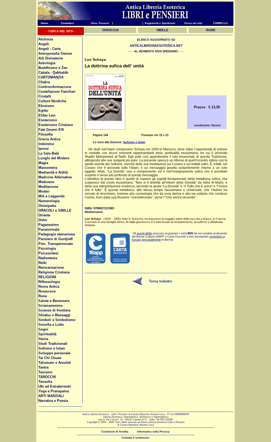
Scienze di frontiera (54, 310)
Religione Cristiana (54, 272)
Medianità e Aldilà (53, 172)
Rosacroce (47, 291)
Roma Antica (48, 287)
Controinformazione (54, 87)
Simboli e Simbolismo (56, 320)
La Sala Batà (48, 153)
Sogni (43, 329)
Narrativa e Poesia (53, 401)
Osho (42, 220)
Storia (43, 339)
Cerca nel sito (193, 23)
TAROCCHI (47, 377)
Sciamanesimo (50, 306)
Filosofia (45, 134)
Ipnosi (43, 149)
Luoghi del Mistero (53, 158)
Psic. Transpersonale (55, 244)
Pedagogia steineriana (56, 234)
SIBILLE (162, 30)
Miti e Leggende (51, 196)
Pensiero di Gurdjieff (55, 239)
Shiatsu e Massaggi (54, 315)
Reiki (42, 263)
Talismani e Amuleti (54, 363)
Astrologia (46, 63)
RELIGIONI (47, 277)
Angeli (43, 44)
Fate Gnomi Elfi (51, 130)
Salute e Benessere (54, 301)
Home (43, 23)
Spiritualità (47, 334)
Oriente (44, 215)
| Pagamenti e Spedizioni (158, 23)
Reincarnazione (51, 267)
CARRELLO (220, 23)
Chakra (44, 82)
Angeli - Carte (49, 49)
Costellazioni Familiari (56, 92)
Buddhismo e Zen (52, 68)
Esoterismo (47, 120)
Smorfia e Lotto (51, 325)
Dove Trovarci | (102, 23)
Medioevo (46, 182)
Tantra (43, 367)
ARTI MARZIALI (51, 396)
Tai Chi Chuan (49, 358)
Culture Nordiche (52, 101)
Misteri (43, 191)
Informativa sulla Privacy (153, 431)
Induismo (46, 144)
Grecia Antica (49, 139)
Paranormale (48, 229)
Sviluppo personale (54, 353)
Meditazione (48, 187)
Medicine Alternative (55, 177)
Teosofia (45, 382)
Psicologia (47, 248)
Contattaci (67, 23)
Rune (42, 296)
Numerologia (49, 201)
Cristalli (44, 96)
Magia (43, 163)
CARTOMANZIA (51, 77)
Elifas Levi (47, 115)
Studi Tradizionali (52, 344)
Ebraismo (46, 106)
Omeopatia (47, 206)
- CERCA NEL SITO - (61, 31)
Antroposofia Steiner (55, 53)
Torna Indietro (160, 281)
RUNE (210, 30)
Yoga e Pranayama (53, 391)
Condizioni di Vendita (114, 431)
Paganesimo (48, 225)
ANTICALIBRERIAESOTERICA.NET (156, 46)
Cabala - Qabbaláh (53, 73)
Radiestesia (47, 258)
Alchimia (45, 39)
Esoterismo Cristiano (55, 125)
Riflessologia (49, 282)
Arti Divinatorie (50, 58)
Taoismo (45, 372)
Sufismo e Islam (51, 348)
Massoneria (47, 168)
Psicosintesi (48, 253)
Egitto (43, 111)
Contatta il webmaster (135, 437)
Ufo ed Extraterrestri (54, 386)
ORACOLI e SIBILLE (54, 210)
